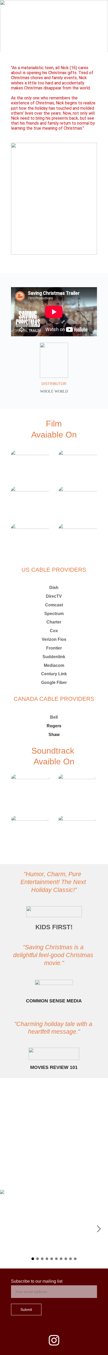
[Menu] (96, 8)
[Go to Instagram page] (54, 1340)
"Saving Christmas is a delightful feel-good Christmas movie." (54, 955)
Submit (26, 1309)
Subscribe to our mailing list (36, 1281)
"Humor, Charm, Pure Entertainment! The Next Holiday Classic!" (53, 882)
